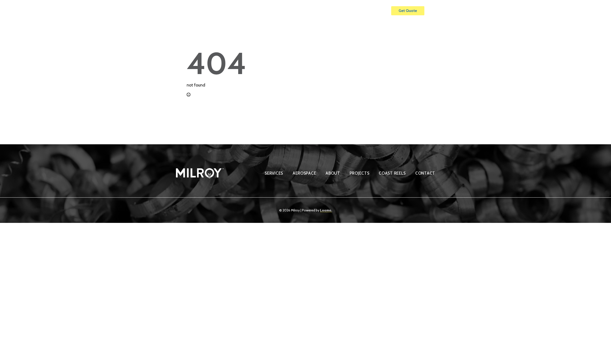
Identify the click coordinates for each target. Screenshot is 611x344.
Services (305, 11)
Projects (352, 11)
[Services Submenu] (316, 8)
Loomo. (326, 210)
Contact (375, 11)
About (331, 11)
